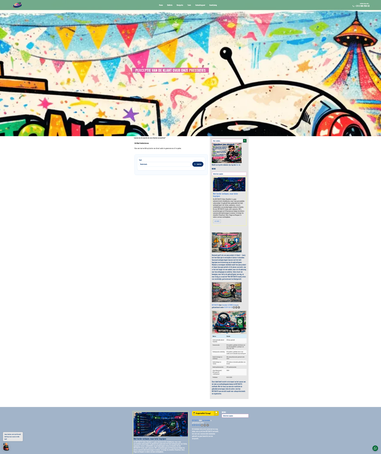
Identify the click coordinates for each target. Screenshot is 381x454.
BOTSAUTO (215, 305)
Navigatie (180, 5)
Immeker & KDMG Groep (229, 305)
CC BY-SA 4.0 (228, 307)
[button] (6, 447)
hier (237, 165)
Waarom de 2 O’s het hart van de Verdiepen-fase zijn (225, 192)
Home (161, 5)
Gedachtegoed (200, 5)
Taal (140, 160)
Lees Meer (216, 221)
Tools (189, 5)
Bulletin (169, 5)
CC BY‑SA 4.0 (196, 425)
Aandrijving (213, 5)
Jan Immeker (206, 420)
